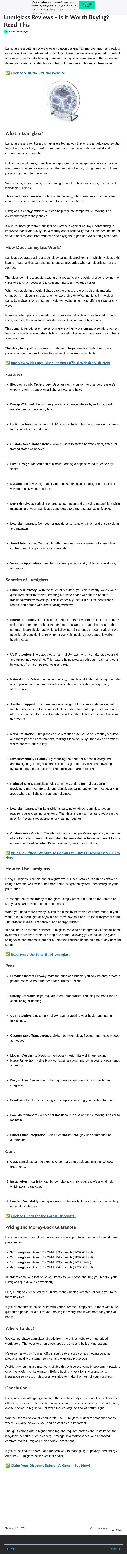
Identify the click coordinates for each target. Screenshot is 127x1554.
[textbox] (63, 779)
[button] (91, 1528)
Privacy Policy (54, 9)
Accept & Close (87, 5)
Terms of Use (70, 9)
